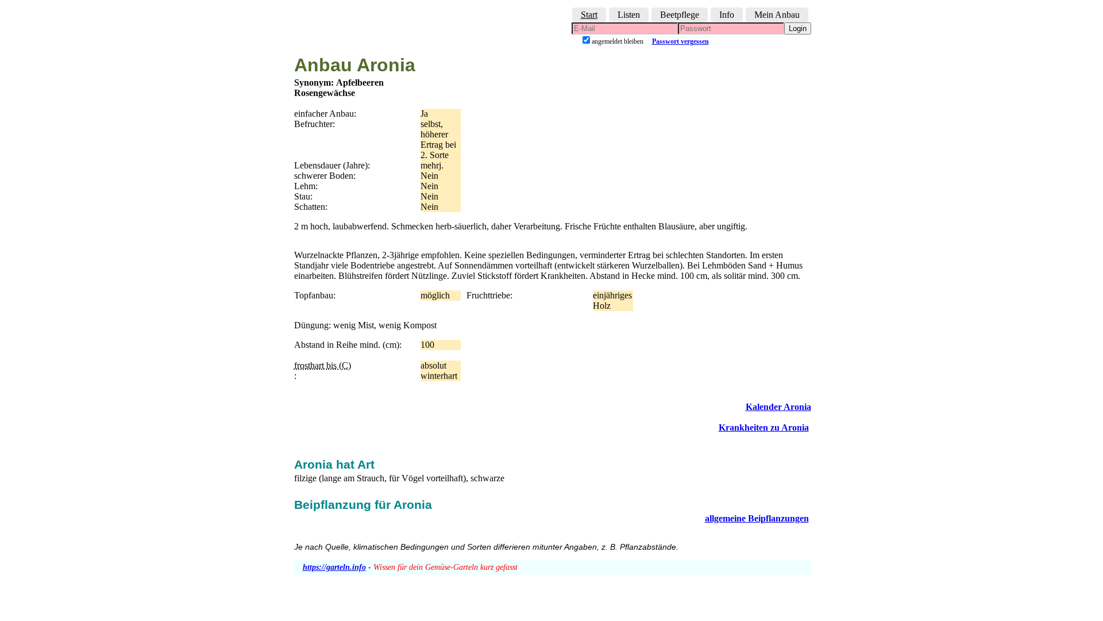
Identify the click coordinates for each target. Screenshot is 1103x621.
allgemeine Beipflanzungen (757, 518)
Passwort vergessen (680, 41)
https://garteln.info (334, 567)
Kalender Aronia (778, 407)
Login (798, 28)
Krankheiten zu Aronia (764, 427)
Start (589, 15)
